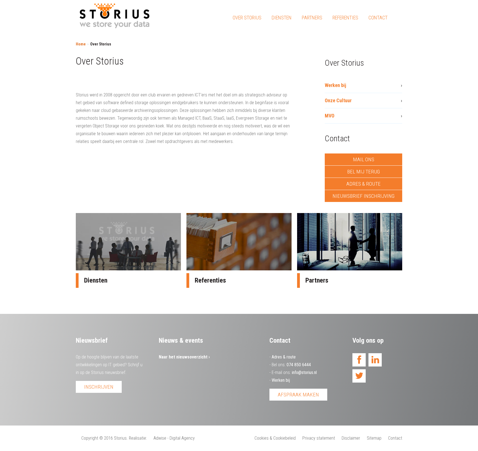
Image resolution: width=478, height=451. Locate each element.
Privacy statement (318, 438)
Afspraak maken (298, 394)
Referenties (345, 17)
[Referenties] (239, 241)
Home (81, 44)
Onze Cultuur (338, 100)
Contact (378, 17)
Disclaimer (351, 438)
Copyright (89, 438)
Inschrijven (98, 387)
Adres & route (363, 184)
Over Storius (247, 17)
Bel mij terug (363, 171)
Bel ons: (291, 364)
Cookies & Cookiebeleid (275, 438)
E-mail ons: (294, 372)
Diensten (282, 17)
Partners (312, 17)
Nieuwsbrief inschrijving (363, 196)
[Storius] (114, 17)
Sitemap (374, 438)
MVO (329, 116)
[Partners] (349, 241)
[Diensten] (128, 241)
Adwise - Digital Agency (174, 438)
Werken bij (335, 85)
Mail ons (363, 159)
